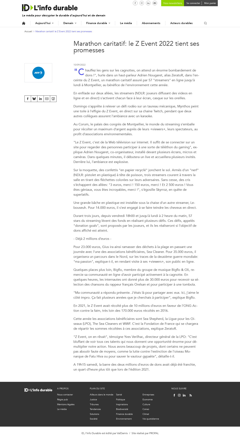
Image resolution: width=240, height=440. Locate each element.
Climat (146, 414)
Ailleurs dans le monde (101, 394)
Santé (119, 394)
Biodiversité (122, 409)
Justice (93, 399)
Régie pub (62, 399)
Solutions (94, 414)
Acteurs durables (181, 23)
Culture (146, 404)
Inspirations (122, 404)
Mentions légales (65, 404)
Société (93, 418)
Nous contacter (65, 394)
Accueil (23, 23)
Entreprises (148, 394)
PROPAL (154, 433)
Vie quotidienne (151, 418)
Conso (146, 409)
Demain (68, 23)
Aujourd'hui (42, 23)
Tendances (95, 409)
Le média (126, 23)
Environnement (124, 418)
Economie (148, 399)
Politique (120, 399)
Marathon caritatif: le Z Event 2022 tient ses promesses (63, 31)
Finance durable (96, 23)
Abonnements (151, 23)
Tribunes (94, 404)
